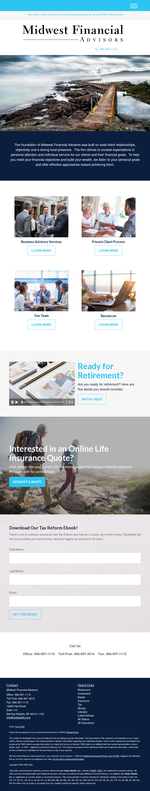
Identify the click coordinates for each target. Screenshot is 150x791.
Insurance (83, 701)
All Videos (83, 719)
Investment (84, 693)
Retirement (84, 690)
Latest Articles (86, 715)
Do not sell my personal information (68, 758)
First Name (16, 549)
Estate (81, 697)
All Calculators (86, 723)
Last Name (16, 571)
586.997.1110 (109, 49)
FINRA (93, 770)
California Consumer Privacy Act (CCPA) (101, 755)
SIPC (100, 770)
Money (82, 708)
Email (13, 593)
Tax (80, 704)
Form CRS (20, 726)
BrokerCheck (73, 732)
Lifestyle (82, 712)
